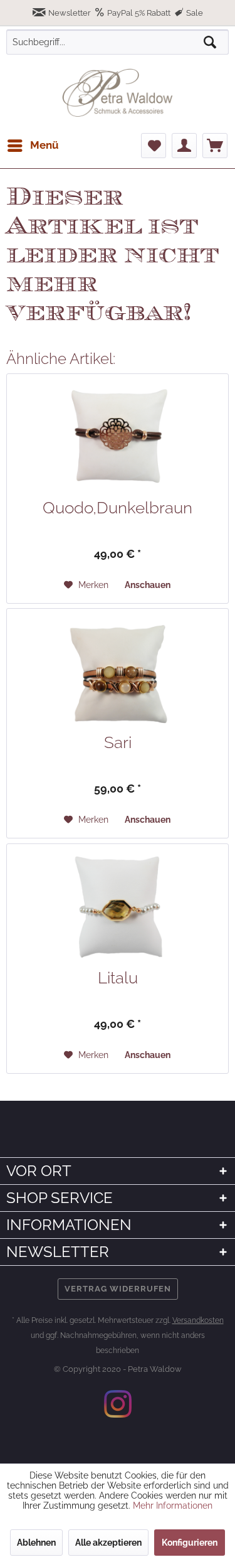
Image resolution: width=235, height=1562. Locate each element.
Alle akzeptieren (108, 1543)
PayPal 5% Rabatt (138, 13)
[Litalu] (117, 906)
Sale (193, 13)
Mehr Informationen (172, 1505)
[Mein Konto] (184, 145)
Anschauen (147, 585)
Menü (44, 145)
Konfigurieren (189, 1543)
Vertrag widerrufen (118, 1288)
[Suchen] (209, 42)
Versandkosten (198, 1320)
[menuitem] (32, 145)
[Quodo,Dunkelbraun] (117, 436)
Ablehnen (36, 1543)
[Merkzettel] (153, 145)
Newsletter (69, 13)
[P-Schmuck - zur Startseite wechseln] (117, 93)
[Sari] (117, 671)
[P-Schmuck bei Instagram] (118, 1404)
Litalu (118, 977)
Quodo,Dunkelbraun (117, 507)
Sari (118, 742)
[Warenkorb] (214, 145)
